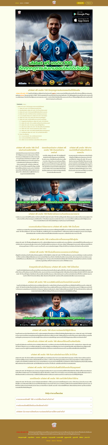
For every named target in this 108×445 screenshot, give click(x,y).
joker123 (87, 437)
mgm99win (31, 437)
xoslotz (38, 437)
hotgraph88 (51, 437)
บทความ (21, 3)
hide (24, 104)
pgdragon (44, 437)
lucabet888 (59, 437)
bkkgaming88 (22, 437)
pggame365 (67, 437)
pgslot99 (75, 437)
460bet (81, 437)
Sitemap (26, 3)
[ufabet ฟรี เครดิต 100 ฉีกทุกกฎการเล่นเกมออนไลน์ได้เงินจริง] (54, 3)
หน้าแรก (17, 3)
